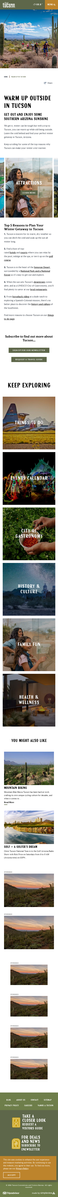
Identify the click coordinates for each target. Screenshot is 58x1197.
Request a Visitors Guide (32, 1126)
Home (6, 77)
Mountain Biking (15, 788)
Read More (9, 802)
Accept (12, 1175)
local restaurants (38, 289)
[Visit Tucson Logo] (9, 5)
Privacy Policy (12, 1106)
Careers (28, 1106)
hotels (13, 252)
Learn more (29, 193)
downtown (39, 282)
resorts (23, 252)
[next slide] (32, 213)
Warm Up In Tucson (18, 77)
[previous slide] (25, 213)
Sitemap (48, 1100)
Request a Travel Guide (29, 359)
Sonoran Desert (42, 267)
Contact (35, 1100)
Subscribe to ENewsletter (30, 1147)
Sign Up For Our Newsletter (29, 350)
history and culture (40, 304)
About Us (20, 1100)
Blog (8, 1100)
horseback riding (20, 296)
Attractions (29, 183)
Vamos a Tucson (45, 1106)
